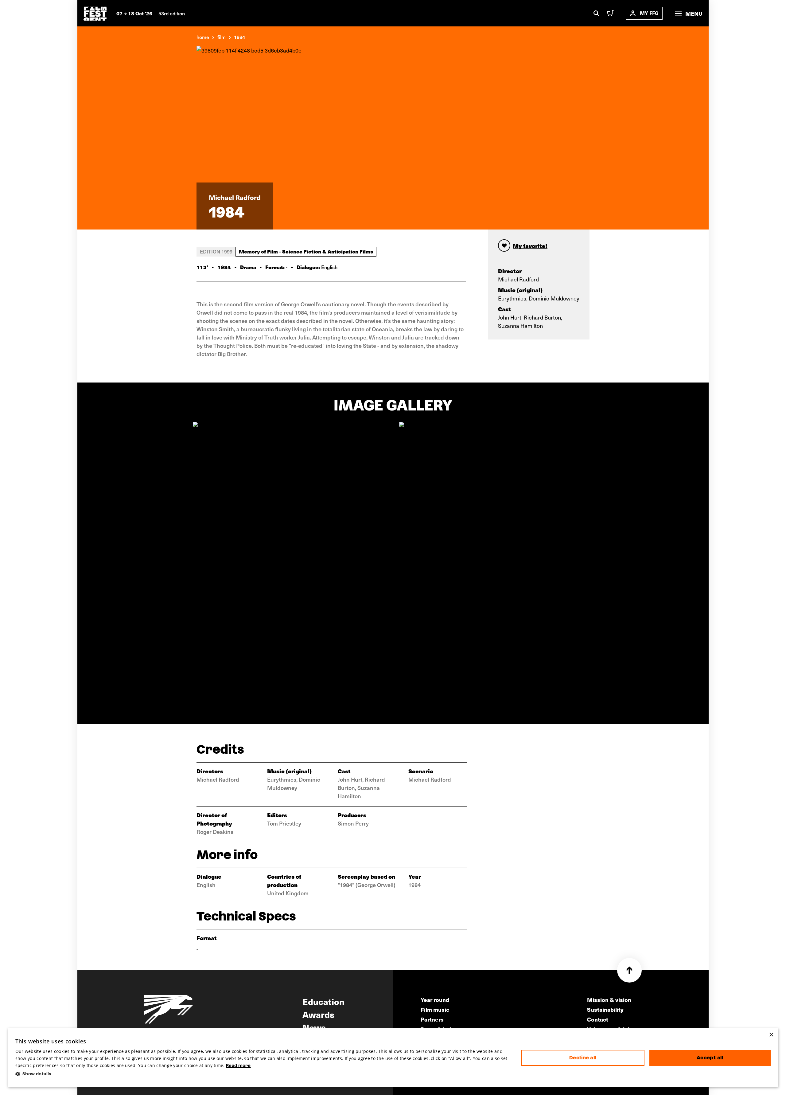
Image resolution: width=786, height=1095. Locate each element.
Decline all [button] (583, 1058)
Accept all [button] (710, 1058)
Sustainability (605, 1009)
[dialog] (393, 1057)
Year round (435, 999)
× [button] (771, 1035)
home (202, 36)
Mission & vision (609, 999)
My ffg (649, 13)
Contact (597, 1019)
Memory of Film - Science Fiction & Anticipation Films (306, 251)
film (221, 36)
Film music (435, 1009)
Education (323, 1001)
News (314, 1027)
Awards (318, 1014)
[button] (263, 1074)
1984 (239, 36)
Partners (432, 1019)
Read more (238, 1065)
